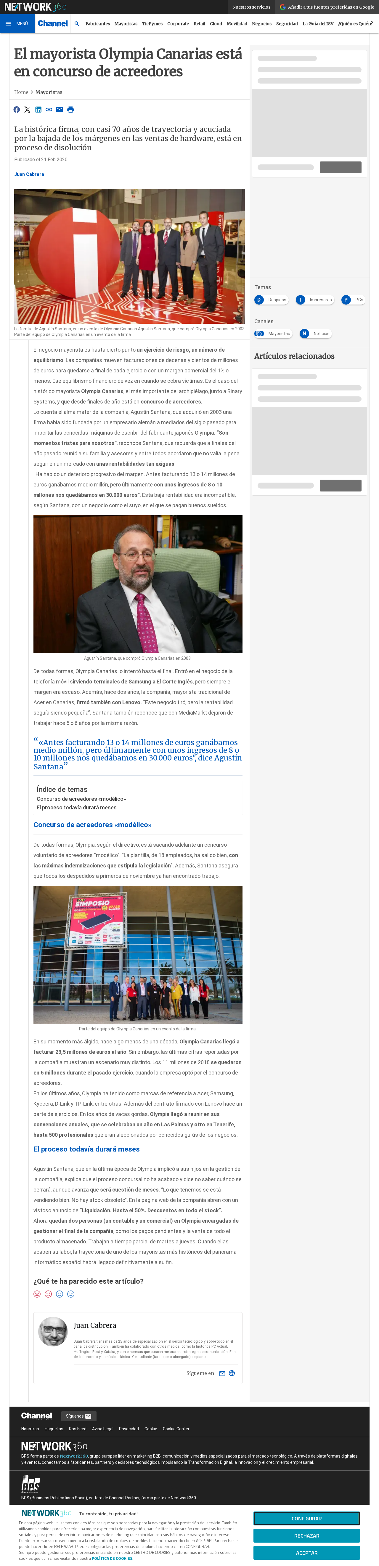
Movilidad (237, 23)
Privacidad (129, 1428)
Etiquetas (54, 1428)
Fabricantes (98, 23)
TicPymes (152, 23)
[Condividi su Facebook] (16, 109)
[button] (18, 23)
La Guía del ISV (318, 23)
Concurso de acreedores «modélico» (81, 799)
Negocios (262, 23)
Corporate (178, 23)
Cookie (150, 1428)
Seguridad (287, 23)
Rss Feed (77, 1428)
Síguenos (75, 1416)
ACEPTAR (307, 1553)
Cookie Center (176, 1428)
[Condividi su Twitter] (27, 109)
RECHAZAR (306, 1536)
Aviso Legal (102, 1428)
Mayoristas (126, 23)
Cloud (216, 23)
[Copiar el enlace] (49, 109)
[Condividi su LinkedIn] (38, 109)
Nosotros (30, 1428)
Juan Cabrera (29, 174)
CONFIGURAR (307, 1518)
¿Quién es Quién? (355, 23)
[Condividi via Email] (60, 109)
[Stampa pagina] (70, 109)
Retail (199, 23)
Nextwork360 (74, 1456)
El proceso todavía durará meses (77, 807)
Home (21, 92)
